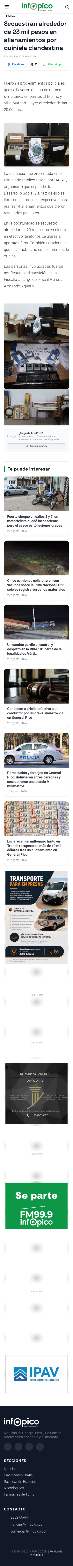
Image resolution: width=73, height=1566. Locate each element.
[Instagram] (18, 1447)
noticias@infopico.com (28, 1524)
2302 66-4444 (21, 1517)
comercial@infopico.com (29, 1531)
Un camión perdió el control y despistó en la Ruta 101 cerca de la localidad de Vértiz (34, 649)
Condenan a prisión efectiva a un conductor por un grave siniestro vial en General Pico (35, 713)
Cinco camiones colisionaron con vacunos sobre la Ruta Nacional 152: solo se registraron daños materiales (36, 585)
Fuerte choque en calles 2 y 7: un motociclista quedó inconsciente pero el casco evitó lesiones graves (34, 521)
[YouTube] (40, 1447)
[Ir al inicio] (37, 7)
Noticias (10, 1469)
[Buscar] (67, 7)
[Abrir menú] (6, 6)
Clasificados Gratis (18, 1475)
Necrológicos (14, 1488)
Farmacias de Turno (19, 1494)
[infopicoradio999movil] (36, 1206)
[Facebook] (8, 1447)
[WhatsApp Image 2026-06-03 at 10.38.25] (36, 917)
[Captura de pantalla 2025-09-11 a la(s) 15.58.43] (36, 1093)
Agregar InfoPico (38, 446)
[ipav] (36, 1374)
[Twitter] (29, 1447)
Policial (10, 16)
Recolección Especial (20, 1482)
